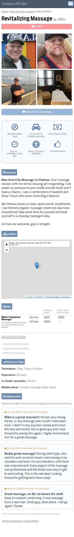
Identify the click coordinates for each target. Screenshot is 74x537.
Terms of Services (11, 521)
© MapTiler (38, 297)
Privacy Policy (30, 521)
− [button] (6, 250)
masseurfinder (14, 4)
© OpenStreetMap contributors (57, 297)
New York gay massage (22, 11)
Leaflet (29, 297)
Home (4, 11)
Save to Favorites (38, 112)
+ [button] (6, 244)
